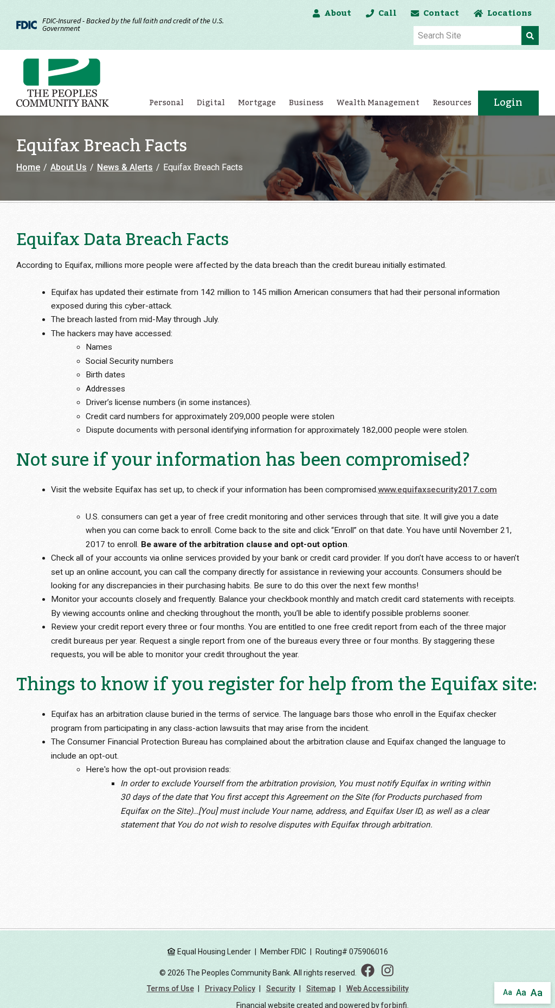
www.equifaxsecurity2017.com (437, 490)
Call (387, 13)
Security (280, 988)
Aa (507, 992)
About (337, 13)
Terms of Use (170, 988)
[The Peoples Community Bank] (67, 82)
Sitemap (320, 988)
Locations (509, 13)
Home (28, 167)
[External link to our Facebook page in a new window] (368, 971)
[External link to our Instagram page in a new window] (387, 971)
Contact (441, 13)
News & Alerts (125, 167)
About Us (68, 167)
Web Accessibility (377, 988)
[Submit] (530, 35)
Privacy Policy (230, 988)
